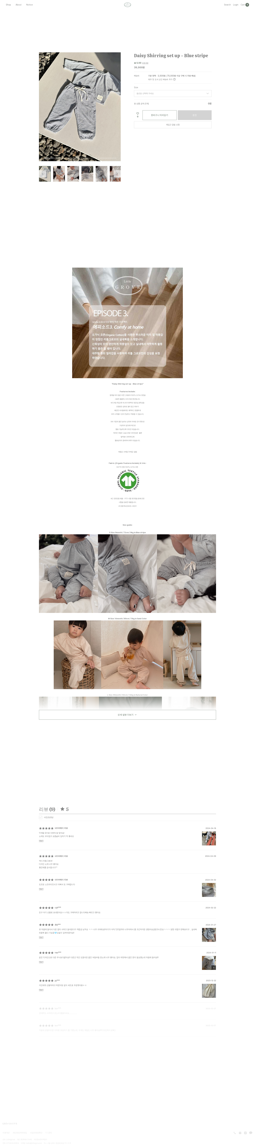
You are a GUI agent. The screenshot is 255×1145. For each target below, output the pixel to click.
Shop (8, 4)
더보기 (41, 841)
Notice (29, 4)
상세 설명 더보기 (125, 714)
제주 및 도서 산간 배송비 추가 (160, 79)
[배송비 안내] (174, 79)
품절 (195, 115)
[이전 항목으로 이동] (42, 173)
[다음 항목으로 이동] (117, 173)
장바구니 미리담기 (159, 115)
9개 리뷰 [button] (145, 63)
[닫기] (224, 1125)
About (19, 4)
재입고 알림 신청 (173, 124)
